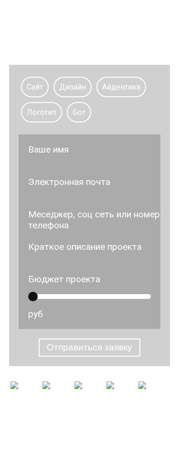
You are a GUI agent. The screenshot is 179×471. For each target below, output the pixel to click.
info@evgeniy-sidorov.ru (90, 446)
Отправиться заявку (89, 347)
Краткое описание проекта (85, 246)
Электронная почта (69, 181)
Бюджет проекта (64, 279)
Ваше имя (48, 149)
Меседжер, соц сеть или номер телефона (94, 220)
